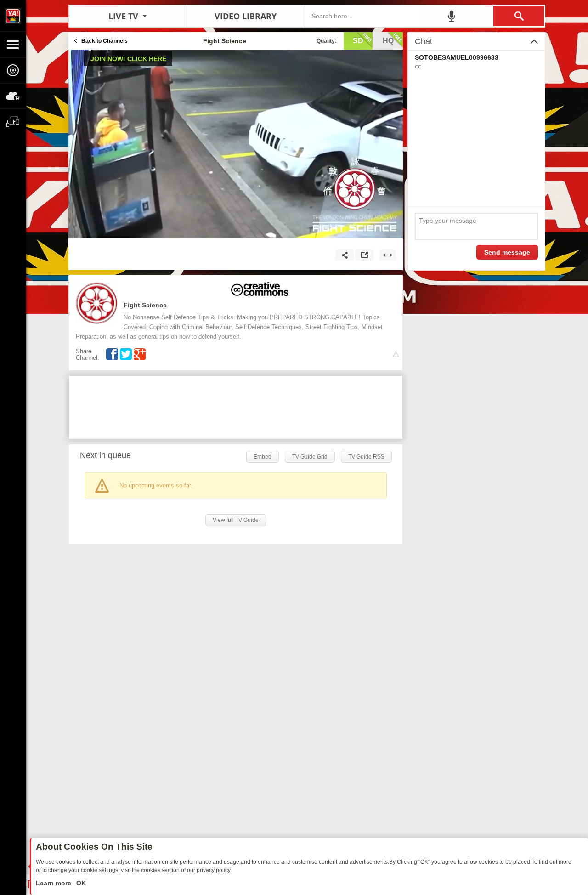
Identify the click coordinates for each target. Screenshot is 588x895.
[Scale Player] (387, 255)
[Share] (344, 255)
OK (80, 883)
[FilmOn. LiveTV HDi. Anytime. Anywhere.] (13, 15)
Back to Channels (104, 41)
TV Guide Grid (310, 456)
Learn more (54, 883)
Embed (262, 456)
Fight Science (145, 305)
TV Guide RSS (366, 456)
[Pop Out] (364, 255)
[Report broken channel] (396, 354)
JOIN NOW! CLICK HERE (128, 58)
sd (358, 41)
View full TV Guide (236, 520)
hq (388, 41)
